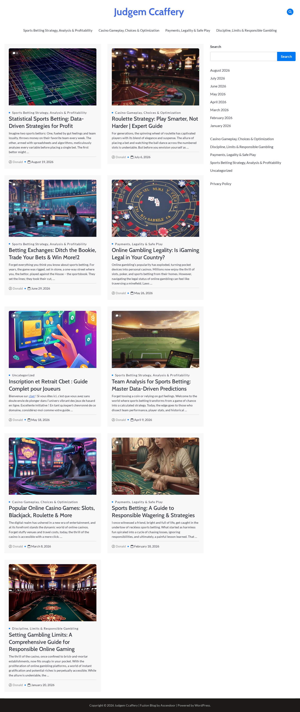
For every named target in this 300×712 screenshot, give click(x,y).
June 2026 (218, 86)
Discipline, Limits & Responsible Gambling (246, 30)
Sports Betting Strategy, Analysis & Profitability (57, 30)
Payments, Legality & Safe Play (187, 30)
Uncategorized (23, 375)
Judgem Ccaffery (149, 12)
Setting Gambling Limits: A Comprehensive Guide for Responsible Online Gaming (42, 641)
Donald (18, 162)
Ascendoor (168, 705)
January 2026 (220, 125)
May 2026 (218, 94)
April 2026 (218, 102)
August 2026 (220, 70)
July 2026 (217, 78)
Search (215, 46)
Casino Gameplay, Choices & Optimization (129, 30)
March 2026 (219, 110)
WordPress (202, 705)
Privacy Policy (220, 183)
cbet (32, 396)
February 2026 (221, 118)
